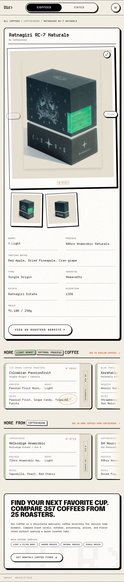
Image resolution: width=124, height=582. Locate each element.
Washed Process (49, 544)
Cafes (79, 7)
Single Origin (93, 544)
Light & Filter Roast (24, 544)
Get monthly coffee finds (34, 557)
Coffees (44, 7)
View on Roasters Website (38, 329)
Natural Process (71, 544)
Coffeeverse (32, 21)
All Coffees (12, 21)
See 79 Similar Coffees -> (104, 353)
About (8, 578)
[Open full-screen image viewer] (106, 54)
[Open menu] (115, 7)
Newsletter (23, 578)
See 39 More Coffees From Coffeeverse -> (96, 423)
